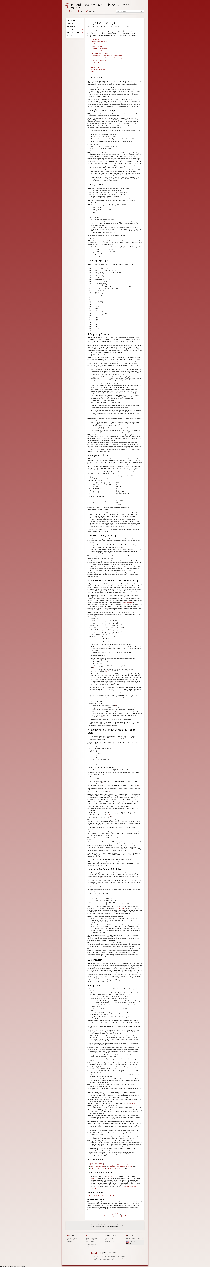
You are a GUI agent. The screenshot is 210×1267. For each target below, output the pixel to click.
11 (123, 684)
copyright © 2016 (107, 1256)
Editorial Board (90, 1241)
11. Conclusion (95, 62)
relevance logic (128, 602)
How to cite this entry (96, 1163)
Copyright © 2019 (113, 1214)
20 (109, 791)
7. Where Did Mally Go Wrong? (100, 53)
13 (116, 707)
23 (109, 814)
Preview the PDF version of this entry (101, 1165)
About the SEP (90, 1240)
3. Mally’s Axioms (96, 44)
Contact (88, 1246)
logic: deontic (91, 1196)
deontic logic (122, 908)
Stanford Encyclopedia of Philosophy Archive (99, 6)
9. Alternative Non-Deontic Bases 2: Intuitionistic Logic (107, 58)
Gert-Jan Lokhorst (106, 1216)
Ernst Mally (109, 1176)
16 (102, 716)
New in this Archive (72, 1240)
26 (100, 877)
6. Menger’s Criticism (97, 51)
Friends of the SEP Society (125, 1165)
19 (138, 785)
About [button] (81, 11)
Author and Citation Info (73, 33)
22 (98, 810)
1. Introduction (95, 39)
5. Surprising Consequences (99, 48)
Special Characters (91, 1244)
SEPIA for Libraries (110, 1243)
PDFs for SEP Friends (110, 1240)
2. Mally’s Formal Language (99, 41)
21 (129, 805)
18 (102, 782)
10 (106, 671)
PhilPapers (118, 1168)
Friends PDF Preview (72, 29)
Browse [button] (73, 11)
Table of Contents (72, 1238)
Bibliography (70, 23)
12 (115, 705)
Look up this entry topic (97, 1166)
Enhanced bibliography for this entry (101, 1168)
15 (113, 711)
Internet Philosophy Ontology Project (120, 1166)
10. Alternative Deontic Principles (100, 60)
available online (130, 1103)
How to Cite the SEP (91, 1243)
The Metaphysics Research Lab (120, 1256)
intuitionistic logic (112, 744)
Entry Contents (71, 20)
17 (136, 718)
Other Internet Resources (98, 69)
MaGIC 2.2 (94, 1178)
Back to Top (70, 36)
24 (111, 816)
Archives (69, 1243)
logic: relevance (113, 1196)
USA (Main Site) (132, 1242)
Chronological (70, 1241)
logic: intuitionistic (102, 1196)
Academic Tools (71, 26)
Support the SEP (109, 1238)
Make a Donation (109, 1241)
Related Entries (95, 72)
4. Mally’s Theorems (97, 46)
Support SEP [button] (92, 11)
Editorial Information (91, 1238)
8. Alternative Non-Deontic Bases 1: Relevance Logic (106, 55)
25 (131, 858)
